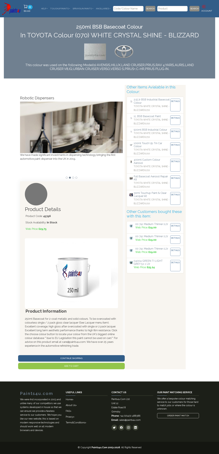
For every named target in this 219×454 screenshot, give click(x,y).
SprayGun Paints (82, 8)
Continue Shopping (71, 358)
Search (150, 8)
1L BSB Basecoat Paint (147, 116)
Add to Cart (71, 366)
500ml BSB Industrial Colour (150, 129)
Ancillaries (102, 8)
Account (206, 11)
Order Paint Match (178, 415)
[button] (67, 178)
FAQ (68, 411)
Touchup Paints (59, 8)
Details (175, 101)
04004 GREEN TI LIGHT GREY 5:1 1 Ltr (148, 262)
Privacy (69, 416)
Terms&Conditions (75, 422)
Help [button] (43, 8)
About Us (70, 405)
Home (69, 399)
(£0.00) (29, 8)
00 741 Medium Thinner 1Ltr (151, 224)
